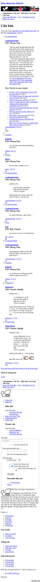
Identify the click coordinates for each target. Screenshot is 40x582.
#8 (6, 281)
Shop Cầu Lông (10, 534)
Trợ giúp (8, 550)
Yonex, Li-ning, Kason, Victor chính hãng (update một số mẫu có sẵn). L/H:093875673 (23, 104)
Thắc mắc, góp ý (10, 548)
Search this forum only (21, 466)
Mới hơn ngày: (7, 458)
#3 (6, 171)
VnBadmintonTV (11, 418)
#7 (6, 261)
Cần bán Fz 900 (14, 117)
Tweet (3, 377)
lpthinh (8, 139)
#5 (6, 221)
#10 (6, 365)
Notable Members (15, 430)
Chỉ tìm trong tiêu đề (20, 445)
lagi (6, 227)
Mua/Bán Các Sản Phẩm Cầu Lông (24, 31)
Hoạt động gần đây (15, 434)
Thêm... (9, 484)
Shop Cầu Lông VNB (12, 416)
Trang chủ (8, 400)
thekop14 (9, 287)
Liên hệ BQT (9, 552)
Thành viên (9, 420)
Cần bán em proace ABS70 (18, 100)
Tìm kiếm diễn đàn (15, 412)
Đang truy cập (14, 432)
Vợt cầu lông (9, 560)
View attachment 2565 (20, 82)
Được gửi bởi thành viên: (11, 448)
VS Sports (8, 536)
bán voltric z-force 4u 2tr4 (18, 115)
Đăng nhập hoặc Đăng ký (12, 3)
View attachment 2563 (20, 79)
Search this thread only (21, 464)
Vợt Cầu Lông (10, 538)
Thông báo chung (11, 546)
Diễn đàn (8, 402)
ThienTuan (10, 326)
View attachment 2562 (19, 78)
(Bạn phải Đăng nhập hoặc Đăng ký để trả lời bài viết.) (19, 368)
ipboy (7, 159)
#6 (6, 239)
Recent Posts (13, 414)
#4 (6, 202)
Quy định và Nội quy (12, 573)
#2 (6, 153)
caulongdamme (11, 33)
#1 (6, 129)
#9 (6, 320)
